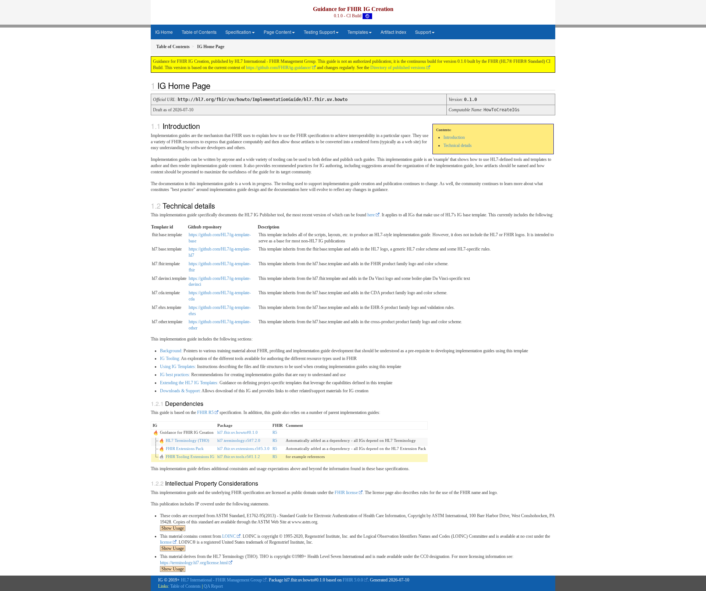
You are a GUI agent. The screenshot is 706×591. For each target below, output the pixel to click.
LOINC (229, 536)
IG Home (164, 32)
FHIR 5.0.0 (353, 580)
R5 (274, 432)
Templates (357, 32)
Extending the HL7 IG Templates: (189, 382)
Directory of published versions (397, 67)
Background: (171, 350)
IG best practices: (175, 374)
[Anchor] (214, 85)
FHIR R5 (205, 412)
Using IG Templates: (178, 366)
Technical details (457, 145)
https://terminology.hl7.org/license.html (194, 562)
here (371, 214)
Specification (238, 32)
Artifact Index (393, 32)
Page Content (277, 32)
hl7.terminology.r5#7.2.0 (238, 440)
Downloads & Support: (180, 390)
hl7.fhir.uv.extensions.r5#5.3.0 (243, 448)
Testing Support (319, 32)
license (166, 542)
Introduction (454, 137)
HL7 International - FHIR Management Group (221, 580)
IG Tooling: (170, 358)
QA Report (213, 586)
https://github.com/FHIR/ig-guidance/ (278, 67)
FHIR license (346, 492)
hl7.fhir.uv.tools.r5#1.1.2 (238, 456)
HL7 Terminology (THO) (187, 440)
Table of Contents (199, 32)
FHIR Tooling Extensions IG (190, 456)
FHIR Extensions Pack (185, 448)
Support (423, 32)
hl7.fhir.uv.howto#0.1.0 (237, 432)
